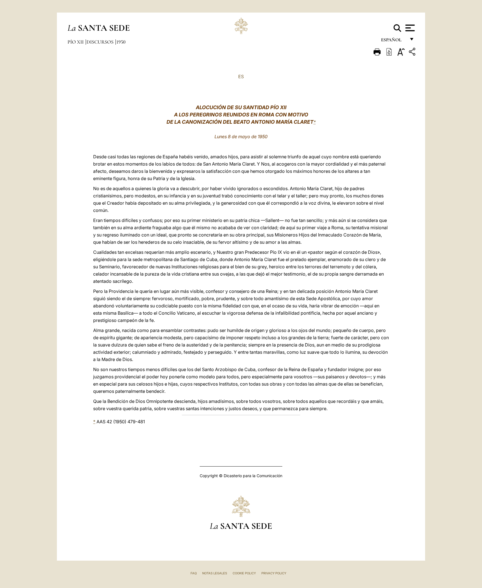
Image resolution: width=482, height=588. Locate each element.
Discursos (100, 42)
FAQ (194, 573)
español (393, 41)
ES (241, 76)
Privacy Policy (273, 573)
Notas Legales (214, 573)
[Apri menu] (409, 28)
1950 (121, 42)
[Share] (413, 53)
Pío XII (76, 42)
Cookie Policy (244, 573)
